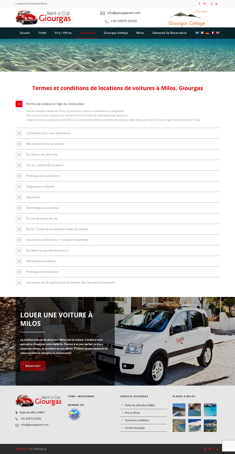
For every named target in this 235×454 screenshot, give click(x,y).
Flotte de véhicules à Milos (140, 405)
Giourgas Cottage (116, 32)
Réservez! (33, 366)
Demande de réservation (170, 32)
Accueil (25, 32)
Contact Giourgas (135, 427)
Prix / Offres (63, 32)
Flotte (42, 32)
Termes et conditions (137, 420)
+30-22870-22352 (30, 418)
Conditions (87, 32)
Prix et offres (132, 412)
